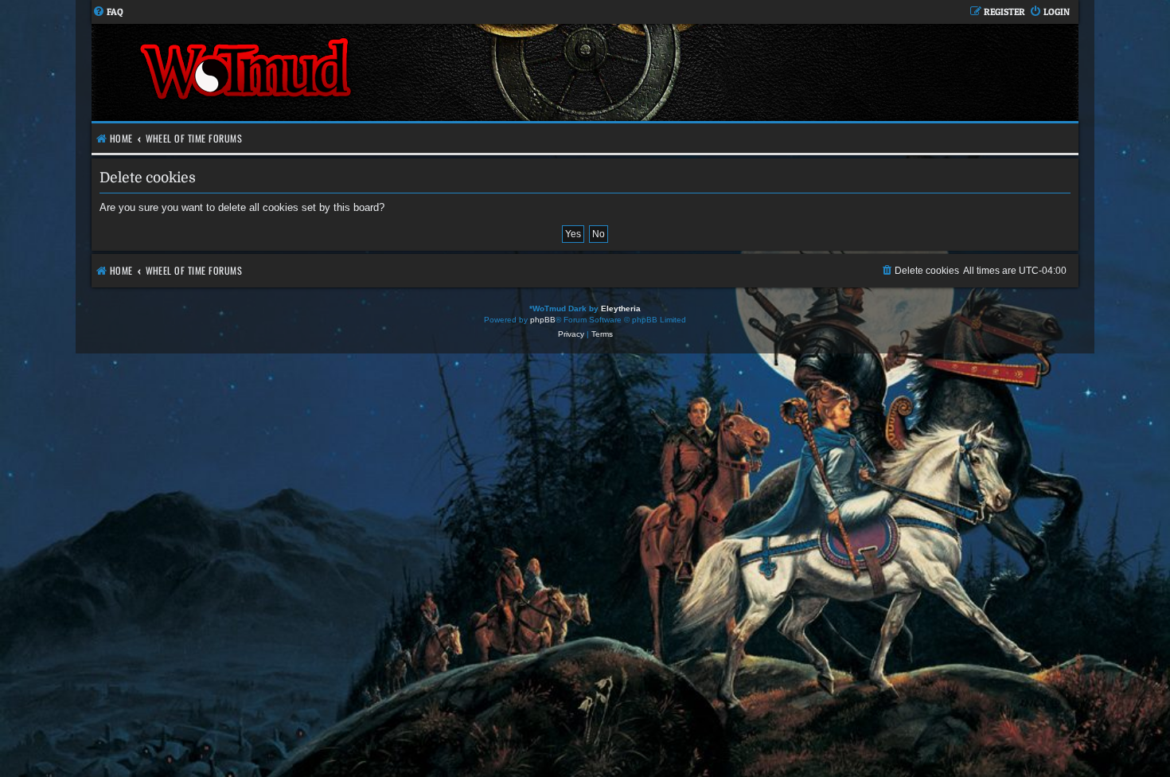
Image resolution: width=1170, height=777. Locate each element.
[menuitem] (107, 12)
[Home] (338, 72)
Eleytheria (621, 308)
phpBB (543, 319)
